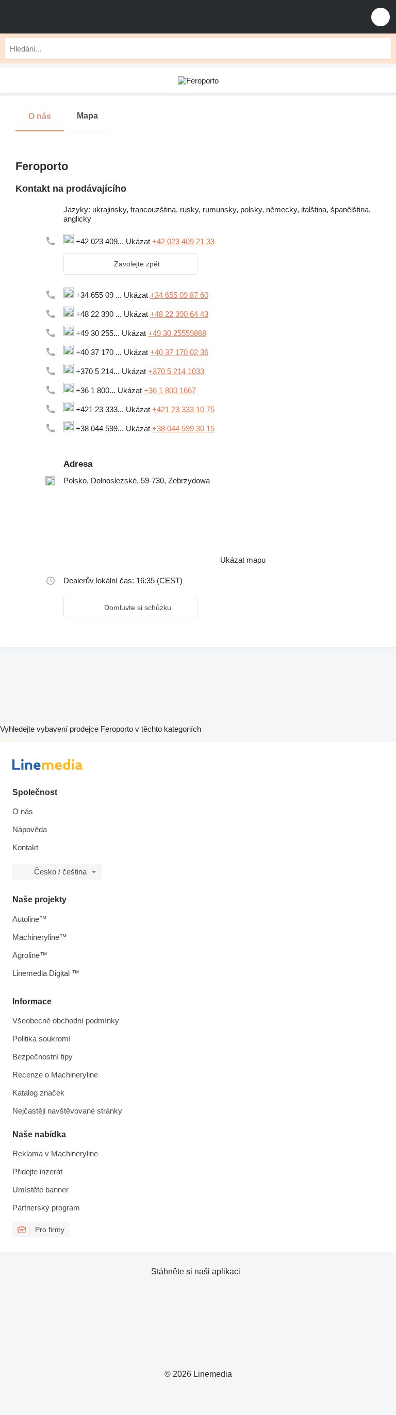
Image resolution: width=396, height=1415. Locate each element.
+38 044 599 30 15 (183, 428)
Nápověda (29, 829)
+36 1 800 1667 (170, 390)
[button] (380, 16)
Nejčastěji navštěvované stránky (67, 1110)
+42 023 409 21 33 (183, 241)
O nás (22, 811)
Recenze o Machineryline (55, 1074)
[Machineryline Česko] (71, 16)
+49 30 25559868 (177, 333)
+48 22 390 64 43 (179, 314)
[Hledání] (381, 48)
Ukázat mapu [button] (243, 559)
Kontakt (25, 847)
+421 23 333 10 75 (183, 409)
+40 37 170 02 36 (179, 352)
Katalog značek (38, 1092)
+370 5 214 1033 (176, 371)
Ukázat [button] (139, 241)
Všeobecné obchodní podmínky (65, 1020)
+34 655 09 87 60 (179, 295)
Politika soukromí (41, 1038)
